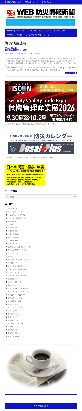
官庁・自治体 (21, 31)
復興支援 (11, 244)
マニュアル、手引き (15, 215)
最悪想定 (11, 253)
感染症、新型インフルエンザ (18, 247)
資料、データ (13, 298)
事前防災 (11, 221)
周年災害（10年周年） (15, 35)
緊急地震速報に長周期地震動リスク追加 (16, 49)
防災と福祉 (12, 311)
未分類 (10, 256)
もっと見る (70, 73)
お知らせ (11, 208)
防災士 (56, 31)
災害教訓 (11, 279)
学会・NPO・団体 (35, 31)
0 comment (36, 54)
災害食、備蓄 (13, 282)
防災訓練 (11, 333)
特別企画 (9, 31)
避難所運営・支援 (14, 301)
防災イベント (13, 307)
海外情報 (11, 263)
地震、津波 (12, 234)
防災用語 (11, 327)
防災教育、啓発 (13, 323)
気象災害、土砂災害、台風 (17, 260)
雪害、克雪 (12, 336)
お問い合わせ (47, 2)
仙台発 (10, 224)
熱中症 (10, 285)
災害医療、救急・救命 (16, 275)
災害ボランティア (14, 272)
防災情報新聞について (13, 2)
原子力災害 (12, 228)
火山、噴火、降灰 (14, 266)
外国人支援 (12, 237)
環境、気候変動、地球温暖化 (18, 288)
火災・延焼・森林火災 (16, 269)
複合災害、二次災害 (15, 295)
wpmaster (11, 54)
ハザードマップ (13, 212)
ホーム (46, 35)
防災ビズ (48, 31)
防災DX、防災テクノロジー (18, 304)
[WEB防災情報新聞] (40, 16)
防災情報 (11, 320)
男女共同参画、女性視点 (17, 291)
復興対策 (11, 240)
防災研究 (11, 330)
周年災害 (11, 231)
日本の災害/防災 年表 (33, 35)
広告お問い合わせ (31, 2)
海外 (63, 31)
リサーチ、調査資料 (15, 218)
